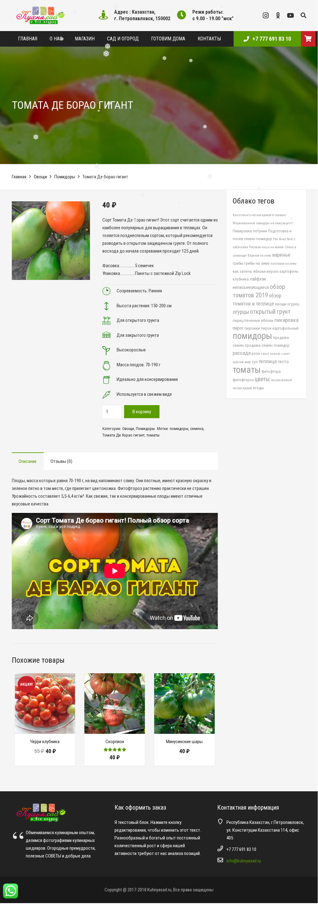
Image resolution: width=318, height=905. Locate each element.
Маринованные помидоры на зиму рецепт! (263, 223)
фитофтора (271, 371)
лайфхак (258, 279)
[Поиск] (303, 15)
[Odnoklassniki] (278, 15)
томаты (152, 434)
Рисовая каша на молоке (266, 247)
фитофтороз (243, 379)
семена (197, 428)
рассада (242, 353)
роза (256, 353)
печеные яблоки (258, 320)
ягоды (258, 387)
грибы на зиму (257, 263)
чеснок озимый (281, 380)
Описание (28, 461)
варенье (281, 255)
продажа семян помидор (267, 345)
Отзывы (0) (61, 461)
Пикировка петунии (250, 230)
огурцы (241, 312)
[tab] (28, 461)
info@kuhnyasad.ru (243, 861)
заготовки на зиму (283, 264)
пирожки (252, 328)
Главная (19, 177)
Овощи (40, 177)
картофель (289, 271)
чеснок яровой (242, 388)
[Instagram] (266, 15)
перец (238, 320)
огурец (293, 303)
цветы (262, 379)
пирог (238, 328)
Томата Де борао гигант (123, 434)
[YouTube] (290, 15)
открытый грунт (270, 311)
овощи (280, 303)
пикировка (286, 320)
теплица (268, 361)
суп (255, 361)
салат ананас (271, 354)
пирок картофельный (279, 328)
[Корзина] (308, 39)
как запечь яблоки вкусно (256, 271)
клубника (241, 279)
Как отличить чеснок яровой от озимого (259, 215)
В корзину (141, 411)
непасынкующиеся (251, 287)
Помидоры (64, 177)
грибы (238, 263)
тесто (283, 361)
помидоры (179, 428)
